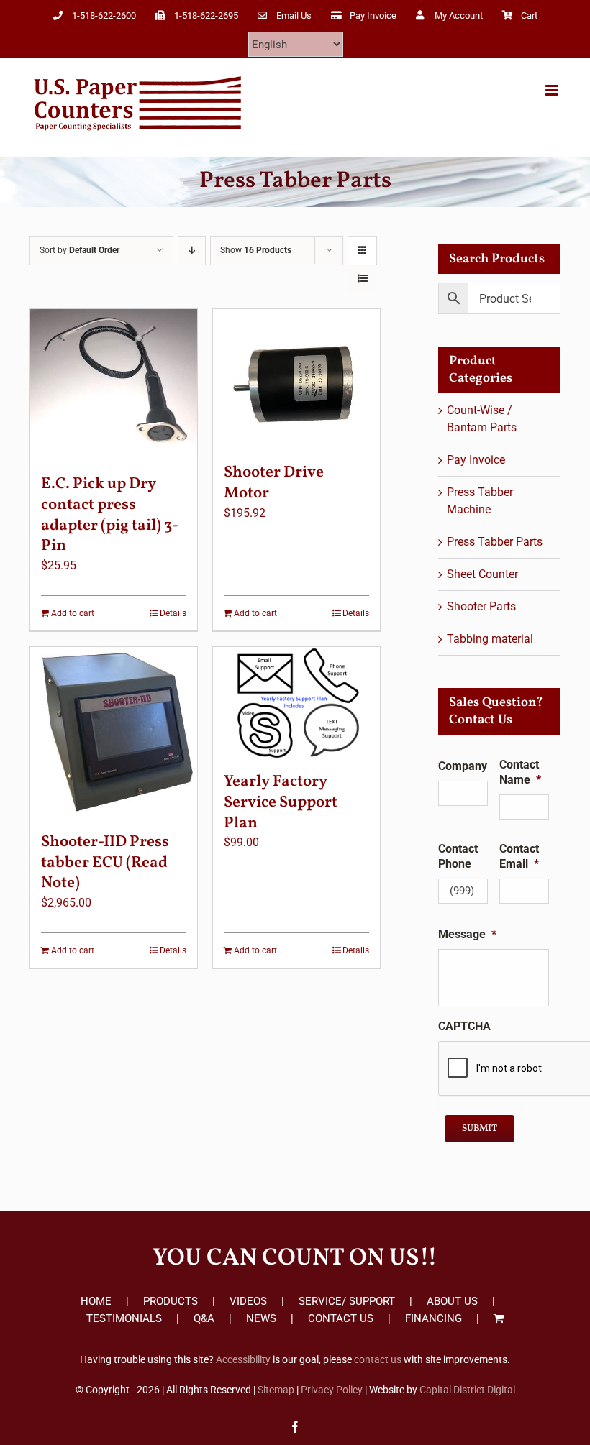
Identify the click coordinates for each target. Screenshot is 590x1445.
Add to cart (72, 613)
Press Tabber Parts (495, 542)
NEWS (261, 1318)
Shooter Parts (481, 606)
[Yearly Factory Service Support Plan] (296, 702)
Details (173, 613)
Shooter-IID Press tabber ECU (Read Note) (105, 862)
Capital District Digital (467, 1389)
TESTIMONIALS (124, 1318)
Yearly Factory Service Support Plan (280, 802)
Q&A (204, 1318)
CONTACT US (340, 1318)
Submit (479, 1128)
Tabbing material (490, 639)
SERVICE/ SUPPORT (347, 1301)
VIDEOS (248, 1301)
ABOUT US (452, 1301)
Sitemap (276, 1389)
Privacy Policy (332, 1389)
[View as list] (362, 279)
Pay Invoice (476, 460)
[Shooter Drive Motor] (296, 379)
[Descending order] (192, 250)
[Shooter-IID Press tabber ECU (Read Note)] (113, 733)
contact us (377, 1359)
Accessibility (243, 1359)
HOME (96, 1301)
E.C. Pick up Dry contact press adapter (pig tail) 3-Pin (109, 515)
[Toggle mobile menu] (552, 90)
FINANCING (433, 1318)
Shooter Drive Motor (274, 483)
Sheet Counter (482, 574)
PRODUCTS (170, 1301)
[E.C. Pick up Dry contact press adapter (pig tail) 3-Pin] (113, 384)
